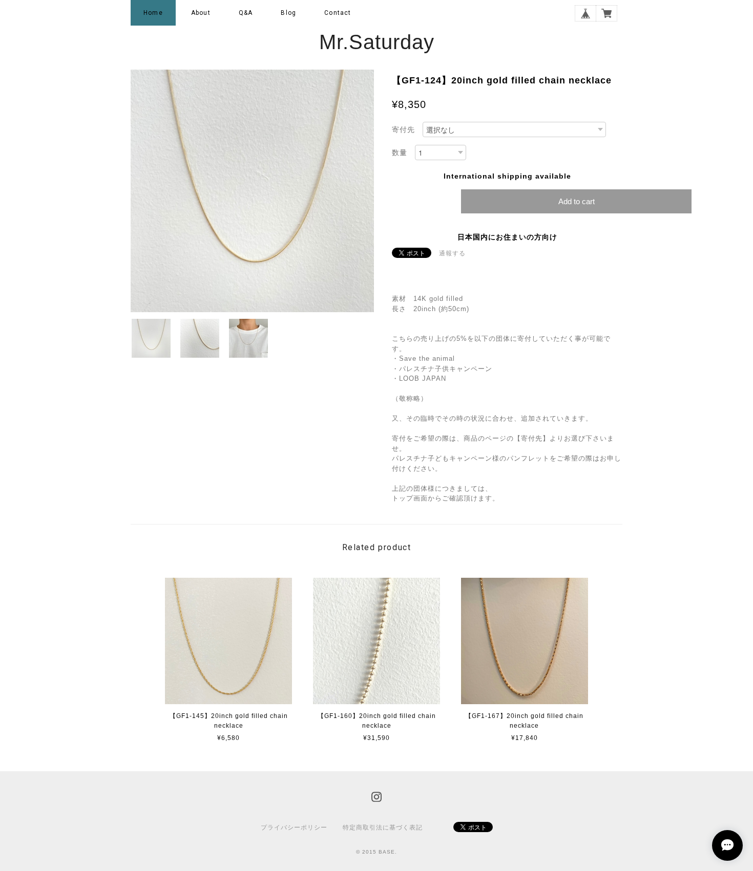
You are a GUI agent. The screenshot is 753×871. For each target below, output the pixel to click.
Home (153, 12)
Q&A (246, 12)
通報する (452, 253)
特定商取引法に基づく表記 (383, 827)
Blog (288, 12)
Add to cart (576, 201)
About (201, 12)
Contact (337, 12)
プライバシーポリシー (294, 827)
